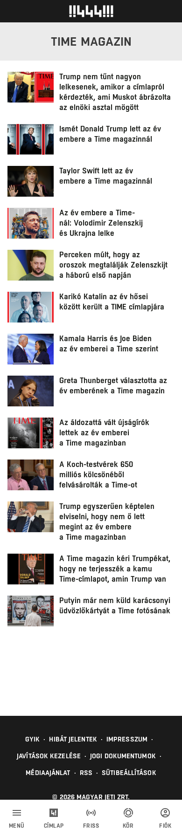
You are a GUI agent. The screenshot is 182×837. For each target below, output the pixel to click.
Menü (17, 826)
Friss (91, 826)
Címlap (54, 826)
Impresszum (126, 739)
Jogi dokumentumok (123, 756)
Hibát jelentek (73, 739)
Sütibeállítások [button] (129, 772)
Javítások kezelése (49, 756)
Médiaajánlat (48, 772)
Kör (128, 826)
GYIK (32, 739)
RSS (86, 772)
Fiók (165, 826)
